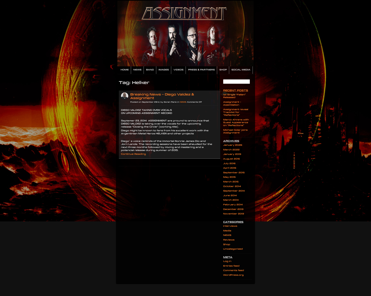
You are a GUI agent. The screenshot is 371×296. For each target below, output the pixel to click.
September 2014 (234, 191)
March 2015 (231, 182)
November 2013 (233, 214)
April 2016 (229, 168)
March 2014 (231, 200)
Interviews (230, 226)
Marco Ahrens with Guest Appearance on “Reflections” (236, 123)
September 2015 (234, 172)
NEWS (183, 102)
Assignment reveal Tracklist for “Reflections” (235, 112)
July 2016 (229, 163)
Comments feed (233, 270)
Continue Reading (133, 154)
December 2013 (233, 209)
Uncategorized (233, 249)
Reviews (228, 240)
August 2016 (231, 159)
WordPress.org (233, 275)
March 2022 (231, 150)
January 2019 (232, 154)
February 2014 (233, 204)
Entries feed (231, 266)
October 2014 (232, 186)
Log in (227, 261)
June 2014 (230, 195)
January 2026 (232, 145)
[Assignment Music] (185, 33)
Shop (226, 244)
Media (227, 230)
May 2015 (229, 177)
